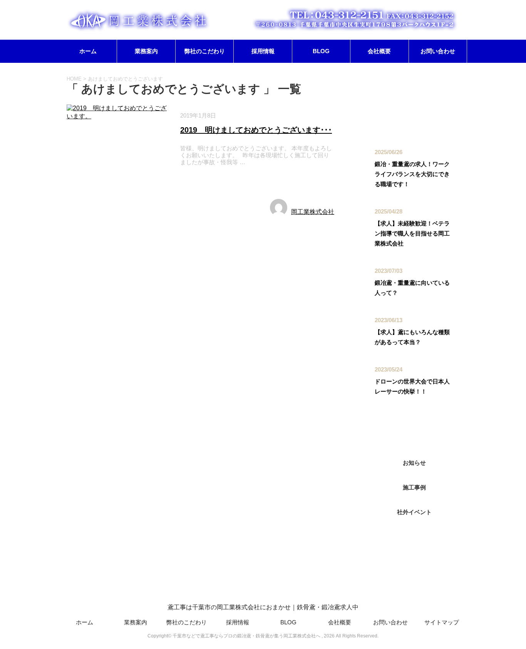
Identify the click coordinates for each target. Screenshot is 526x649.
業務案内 (146, 51)
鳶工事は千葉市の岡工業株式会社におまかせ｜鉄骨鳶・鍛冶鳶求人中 (263, 607)
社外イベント (414, 512)
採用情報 (263, 51)
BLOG (321, 51)
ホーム (88, 51)
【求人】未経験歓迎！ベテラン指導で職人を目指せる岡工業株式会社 (412, 233)
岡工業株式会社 (312, 211)
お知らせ (195, 180)
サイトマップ (441, 622)
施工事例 (226, 180)
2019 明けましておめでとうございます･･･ (256, 130)
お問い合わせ (437, 51)
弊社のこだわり (204, 51)
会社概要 (379, 51)
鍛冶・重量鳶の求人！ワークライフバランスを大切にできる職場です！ (412, 174)
